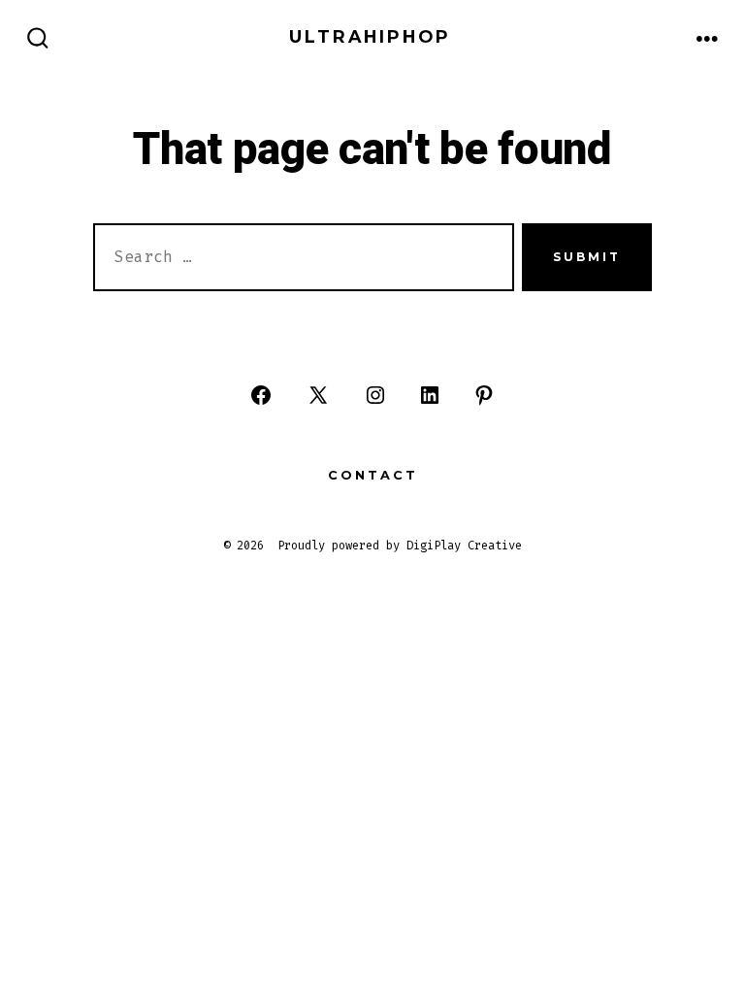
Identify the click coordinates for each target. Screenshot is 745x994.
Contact (373, 475)
